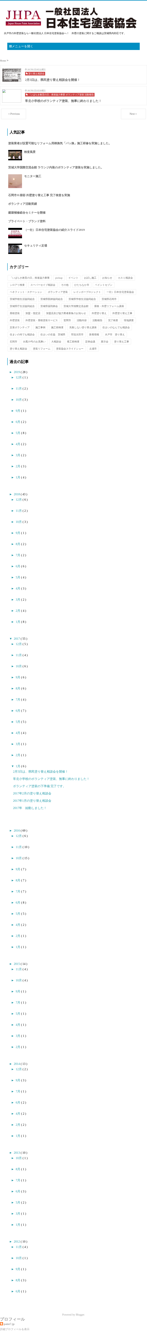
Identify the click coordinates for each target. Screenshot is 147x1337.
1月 (18, 477)
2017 (17, 638)
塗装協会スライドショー (69, 348)
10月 (19, 399)
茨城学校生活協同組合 (22, 299)
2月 (18, 466)
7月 (18, 555)
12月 (19, 377)
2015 (17, 963)
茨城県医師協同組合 (51, 299)
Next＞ (133, 113)
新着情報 (94, 334)
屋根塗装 (15, 313)
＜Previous (14, 113)
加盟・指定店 (32, 313)
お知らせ (107, 277)
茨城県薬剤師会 (49, 306)
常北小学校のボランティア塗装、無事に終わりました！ (51, 778)
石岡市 (13, 341)
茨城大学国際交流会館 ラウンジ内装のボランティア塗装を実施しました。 (56, 167)
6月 (18, 421)
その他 (65, 284)
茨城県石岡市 (109, 299)
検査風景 (30, 151)
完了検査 (113, 320)
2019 (17, 372)
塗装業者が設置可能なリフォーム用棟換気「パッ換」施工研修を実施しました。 (60, 143)
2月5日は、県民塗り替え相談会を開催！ (40, 771)
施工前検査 (57, 327)
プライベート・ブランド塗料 (27, 221)
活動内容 (82, 320)
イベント (73, 277)
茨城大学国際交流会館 (76, 306)
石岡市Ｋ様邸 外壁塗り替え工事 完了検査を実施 (39, 195)
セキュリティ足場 (35, 245)
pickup (59, 277)
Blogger (80, 1314)
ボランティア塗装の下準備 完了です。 (39, 786)
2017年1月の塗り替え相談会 (32, 800)
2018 (17, 494)
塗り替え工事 (121, 341)
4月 (18, 444)
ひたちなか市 (81, 284)
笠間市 (67, 320)
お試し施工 (90, 277)
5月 (18, 433)
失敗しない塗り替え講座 (83, 327)
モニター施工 (32, 176)
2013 (17, 1152)
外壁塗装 (15, 320)
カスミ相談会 (125, 277)
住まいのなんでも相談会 (116, 327)
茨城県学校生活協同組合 (82, 299)
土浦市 (93, 348)
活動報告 (97, 320)
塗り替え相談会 (18, 348)
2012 (17, 1241)
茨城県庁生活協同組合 (22, 306)
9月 (18, 410)
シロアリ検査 (17, 284)
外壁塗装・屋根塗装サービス (41, 320)
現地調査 (129, 320)
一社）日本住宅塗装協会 (120, 292)
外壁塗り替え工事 (122, 313)
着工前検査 (73, 341)
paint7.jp (9, 1324)
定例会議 (90, 341)
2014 (17, 1063)
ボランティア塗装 (58, 292)
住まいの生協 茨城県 (52, 334)
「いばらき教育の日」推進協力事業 (30, 277)
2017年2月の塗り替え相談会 (32, 793)
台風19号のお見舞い (34, 341)
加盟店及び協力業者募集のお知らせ (66, 313)
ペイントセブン (103, 284)
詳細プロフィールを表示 (14, 1329)
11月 (19, 388)
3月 (18, 455)
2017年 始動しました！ (30, 808)
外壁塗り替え (99, 313)
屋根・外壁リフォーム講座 (109, 306)
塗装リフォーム (41, 348)
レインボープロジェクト (87, 292)
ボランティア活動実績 (22, 203)
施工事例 (40, 327)
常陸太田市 (77, 334)
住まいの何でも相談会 (22, 334)
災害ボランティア (20, 327)
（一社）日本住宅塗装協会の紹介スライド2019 (54, 229)
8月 (18, 544)
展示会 (104, 341)
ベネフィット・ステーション (26, 292)
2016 (17, 830)
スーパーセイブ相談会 (42, 284)
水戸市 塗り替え (115, 334)
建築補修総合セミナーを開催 (27, 212)
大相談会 (56, 341)
